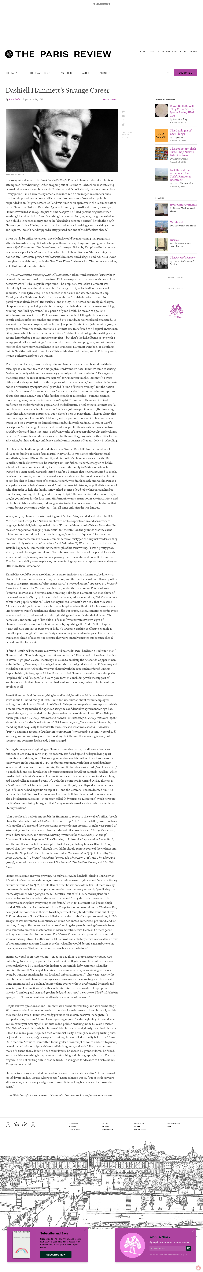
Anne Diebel (15, 99)
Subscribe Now (56, 1254)
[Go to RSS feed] (33, 1125)
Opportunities (174, 1123)
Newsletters (169, 51)
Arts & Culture (110, 99)
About (104, 72)
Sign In (193, 51)
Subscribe (185, 72)
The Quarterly (39, 72)
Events (142, 51)
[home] (58, 55)
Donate (153, 51)
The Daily (12, 72)
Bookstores (140, 1129)
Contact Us (74, 1129)
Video (169, 1126)
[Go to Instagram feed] (8, 1125)
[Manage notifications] (196, 1265)
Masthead (139, 1123)
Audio (85, 72)
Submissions (107, 1129)
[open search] (168, 72)
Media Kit (106, 1126)
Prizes (137, 1126)
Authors (66, 72)
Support (73, 1126)
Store (183, 51)
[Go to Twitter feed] (24, 1125)
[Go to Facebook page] (16, 1125)
